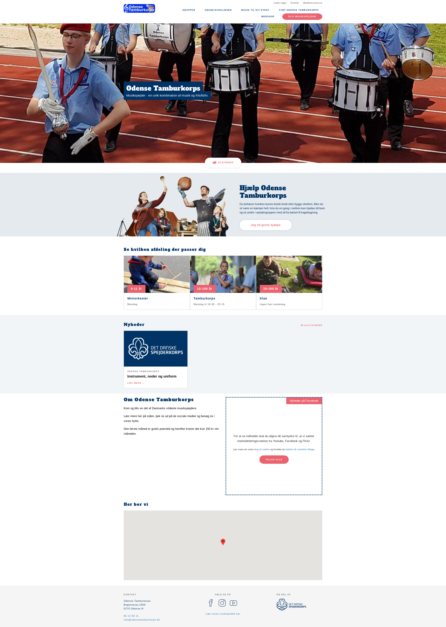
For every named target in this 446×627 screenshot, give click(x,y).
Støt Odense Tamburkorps (299, 10)
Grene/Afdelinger (218, 10)
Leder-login (280, 3)
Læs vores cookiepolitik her (223, 613)
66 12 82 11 (131, 615)
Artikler (295, 3)
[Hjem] (139, 8)
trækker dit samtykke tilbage (299, 449)
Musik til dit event (255, 10)
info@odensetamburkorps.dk (142, 619)
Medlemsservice (312, 3)
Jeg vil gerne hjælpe (266, 225)
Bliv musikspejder (302, 16)
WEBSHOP (268, 16)
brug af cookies (262, 449)
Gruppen (188, 10)
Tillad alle (274, 459)
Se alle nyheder (311, 325)
